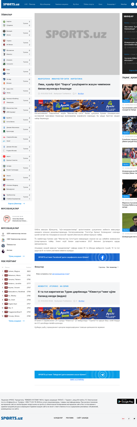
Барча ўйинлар (14, 203)
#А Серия (64, 286)
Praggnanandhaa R (13, 312)
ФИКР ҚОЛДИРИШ (77, 379)
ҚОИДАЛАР (58, 418)
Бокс (100, 4)
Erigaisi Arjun (11, 304)
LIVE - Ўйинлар (30, 4)
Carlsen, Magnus (12, 271)
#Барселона (44, 79)
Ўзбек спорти (89, 4)
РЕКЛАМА (69, 418)
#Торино (54, 286)
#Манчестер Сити (60, 79)
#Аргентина (76, 79)
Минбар (124, 4)
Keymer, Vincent (12, 287)
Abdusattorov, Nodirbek (15, 292)
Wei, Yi (9, 308)
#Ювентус (43, 286)
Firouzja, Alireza (12, 316)
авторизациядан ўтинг (60, 274)
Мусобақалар (45, 4)
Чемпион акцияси (61, 4)
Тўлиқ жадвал (15, 256)
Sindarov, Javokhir (13, 283)
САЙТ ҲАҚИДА (82, 418)
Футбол (76, 4)
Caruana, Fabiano (13, 279)
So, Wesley (10, 296)
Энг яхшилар (111, 267)
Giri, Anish (10, 300)
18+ (123, 419)
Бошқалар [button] (111, 4)
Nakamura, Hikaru (13, 275)
